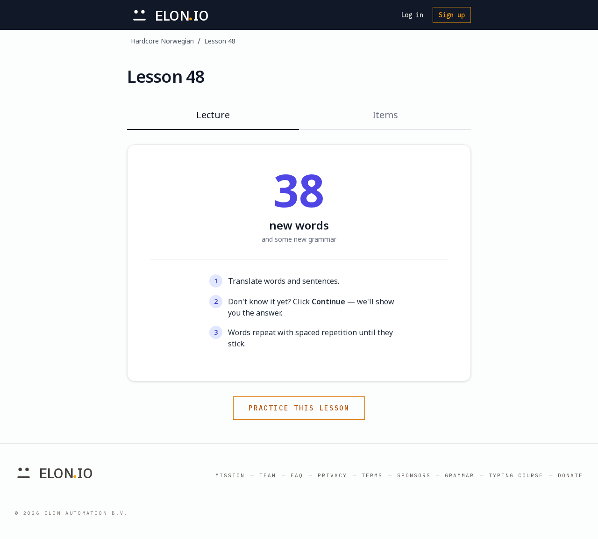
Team (267, 475)
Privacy (332, 475)
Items (385, 114)
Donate (570, 475)
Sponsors (414, 475)
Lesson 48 (219, 40)
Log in (412, 15)
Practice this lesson (299, 408)
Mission (230, 475)
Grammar (459, 475)
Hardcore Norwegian (162, 40)
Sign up (452, 15)
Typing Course (516, 475)
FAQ (297, 475)
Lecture (213, 114)
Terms (372, 475)
